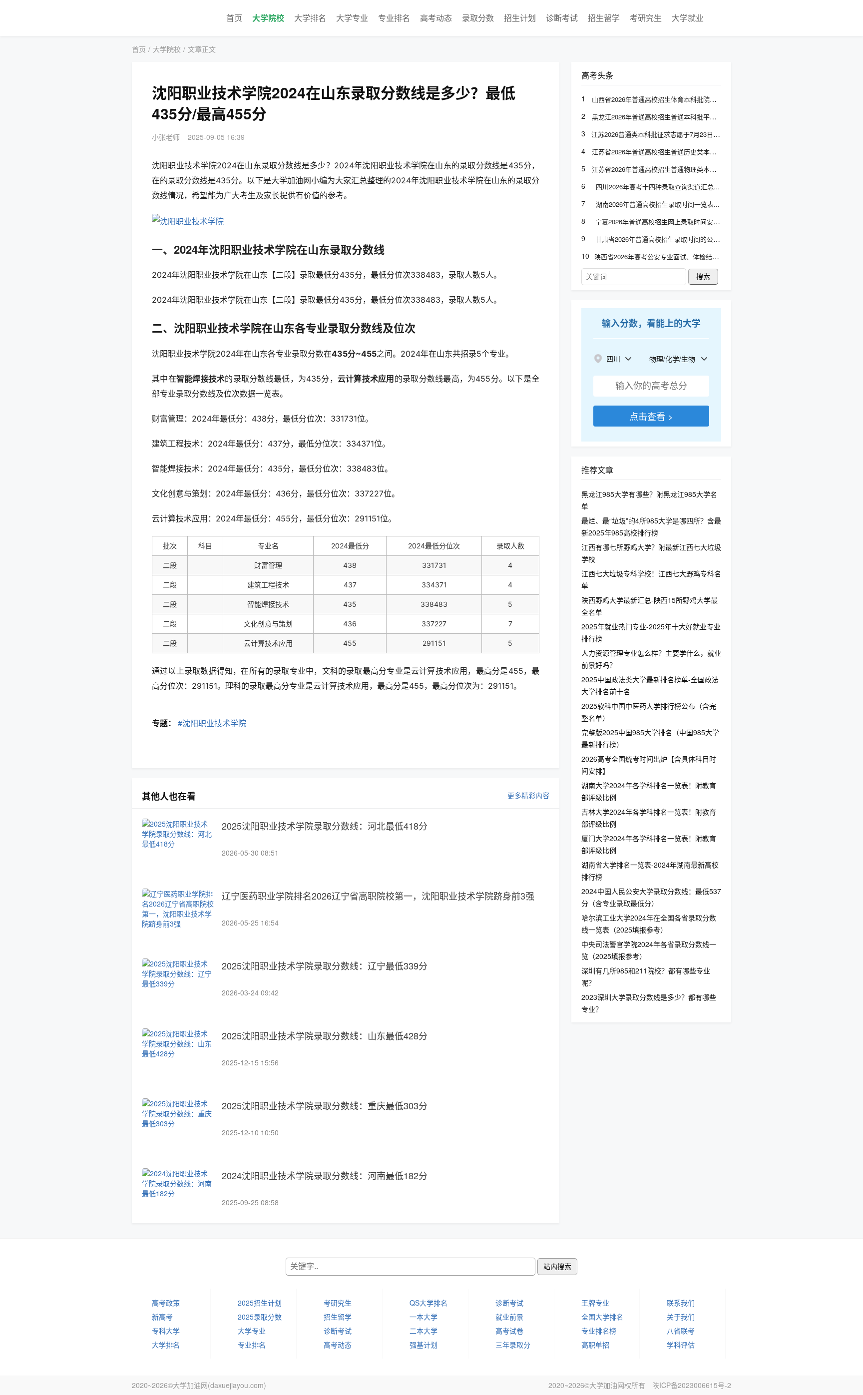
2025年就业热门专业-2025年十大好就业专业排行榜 (651, 632)
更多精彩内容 (528, 795)
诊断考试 (562, 17)
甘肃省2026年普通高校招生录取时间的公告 (657, 239)
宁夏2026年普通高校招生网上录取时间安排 (657, 221)
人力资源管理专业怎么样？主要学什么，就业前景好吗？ (651, 659)
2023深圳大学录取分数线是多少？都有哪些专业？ (648, 1003)
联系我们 (681, 1303)
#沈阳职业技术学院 (212, 723)
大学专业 (352, 17)
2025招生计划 (260, 1303)
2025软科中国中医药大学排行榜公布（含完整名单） (648, 712)
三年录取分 (512, 1345)
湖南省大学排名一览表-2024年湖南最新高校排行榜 (650, 871)
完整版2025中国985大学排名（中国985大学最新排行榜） (650, 738)
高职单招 (595, 1345)
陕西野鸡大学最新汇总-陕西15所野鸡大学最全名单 (649, 606)
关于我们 (681, 1317)
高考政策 (166, 1303)
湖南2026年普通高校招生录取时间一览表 (655, 204)
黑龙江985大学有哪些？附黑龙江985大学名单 (649, 500)
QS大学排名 (428, 1303)
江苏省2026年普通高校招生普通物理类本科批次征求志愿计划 (680, 169)
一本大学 (423, 1317)
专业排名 (394, 17)
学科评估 (681, 1345)
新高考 (162, 1317)
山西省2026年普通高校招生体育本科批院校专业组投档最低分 (680, 99)
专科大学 (166, 1331)
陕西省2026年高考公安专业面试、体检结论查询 (663, 256)
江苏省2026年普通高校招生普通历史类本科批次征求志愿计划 (680, 151)
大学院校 (268, 17)
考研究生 (646, 17)
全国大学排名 (602, 1317)
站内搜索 (557, 1267)
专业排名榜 (598, 1331)
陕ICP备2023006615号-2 (691, 1385)
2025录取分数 (260, 1317)
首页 (234, 17)
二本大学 (423, 1331)
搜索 (703, 277)
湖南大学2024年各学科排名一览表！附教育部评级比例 (648, 791)
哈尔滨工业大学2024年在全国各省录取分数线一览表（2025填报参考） (648, 923)
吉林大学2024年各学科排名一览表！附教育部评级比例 (648, 818)
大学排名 (310, 17)
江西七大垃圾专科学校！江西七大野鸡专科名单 (651, 579)
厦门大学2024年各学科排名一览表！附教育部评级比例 (648, 844)
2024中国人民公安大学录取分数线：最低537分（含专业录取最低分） (651, 897)
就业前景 (509, 1317)
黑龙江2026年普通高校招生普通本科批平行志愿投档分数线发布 (683, 116)
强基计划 (423, 1345)
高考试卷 (509, 1331)
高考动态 (436, 17)
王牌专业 (595, 1303)
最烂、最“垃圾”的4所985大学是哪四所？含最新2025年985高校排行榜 (651, 526)
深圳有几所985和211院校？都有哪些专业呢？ (645, 976)
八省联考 (681, 1331)
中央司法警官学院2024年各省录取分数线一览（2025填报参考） (648, 950)
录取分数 (478, 17)
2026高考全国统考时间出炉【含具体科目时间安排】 (648, 765)
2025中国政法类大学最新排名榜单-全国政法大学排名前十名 (650, 685)
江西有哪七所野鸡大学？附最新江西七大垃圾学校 (651, 553)
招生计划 (520, 17)
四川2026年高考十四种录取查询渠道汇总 (655, 186)
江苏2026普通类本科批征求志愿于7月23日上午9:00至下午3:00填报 (687, 134)
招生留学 (604, 17)
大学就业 (688, 17)
